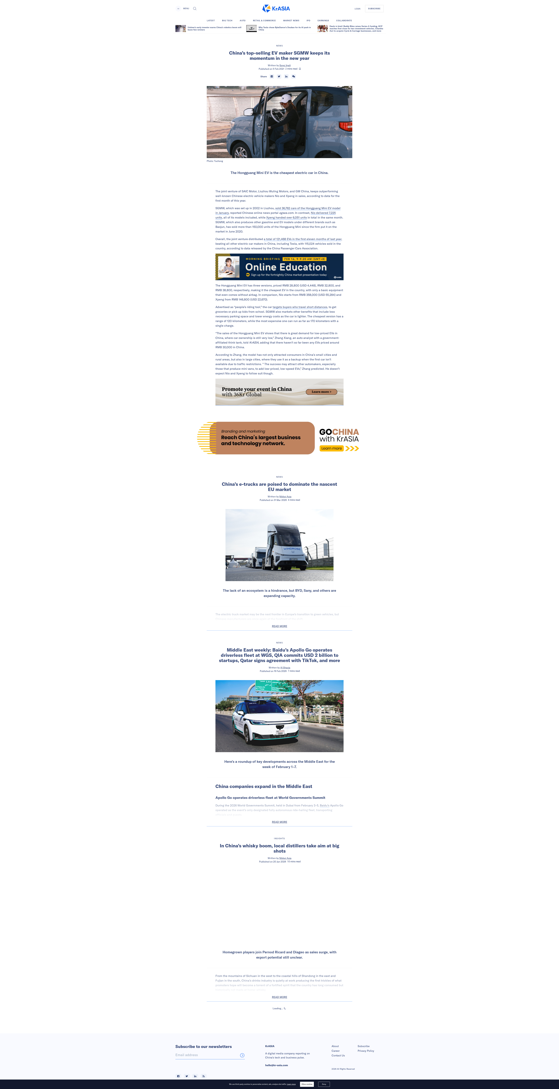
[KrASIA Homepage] (276, 9)
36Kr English (285, 1033)
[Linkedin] (286, 76)
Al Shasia (285, 667)
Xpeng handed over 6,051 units (286, 217)
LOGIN (357, 9)
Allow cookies (306, 1084)
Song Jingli (285, 65)
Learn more (291, 1084)
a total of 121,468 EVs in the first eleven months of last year (302, 239)
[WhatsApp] (293, 76)
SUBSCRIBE (374, 8)
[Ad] (279, 438)
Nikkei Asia (285, 496)
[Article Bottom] (279, 392)
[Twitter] (279, 76)
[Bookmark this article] (300, 69)
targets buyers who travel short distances (300, 307)
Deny (324, 1084)
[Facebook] (271, 76)
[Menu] (178, 8)
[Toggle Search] (195, 8)
